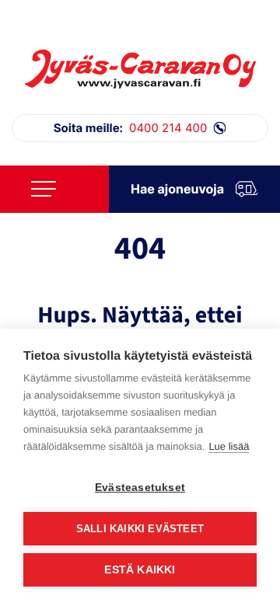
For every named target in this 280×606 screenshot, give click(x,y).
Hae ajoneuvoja (177, 189)
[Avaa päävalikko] (43, 189)
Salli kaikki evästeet (140, 529)
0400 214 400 (131, 127)
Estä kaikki (139, 570)
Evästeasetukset (140, 487)
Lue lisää (228, 446)
